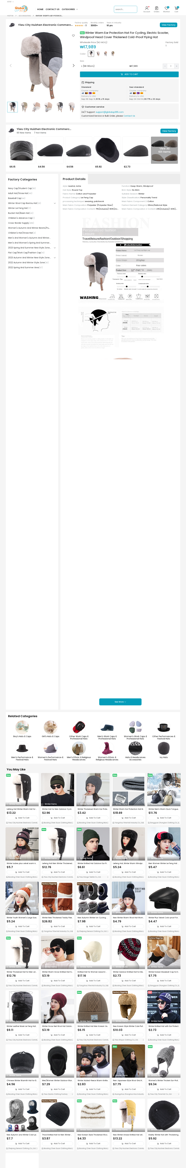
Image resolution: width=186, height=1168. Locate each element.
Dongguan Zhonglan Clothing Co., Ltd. (163, 823)
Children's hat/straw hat (22, 232)
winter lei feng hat (19, 208)
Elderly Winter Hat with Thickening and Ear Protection (163, 1135)
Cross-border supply (21, 222)
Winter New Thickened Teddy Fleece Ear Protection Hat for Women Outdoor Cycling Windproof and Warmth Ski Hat (57, 917)
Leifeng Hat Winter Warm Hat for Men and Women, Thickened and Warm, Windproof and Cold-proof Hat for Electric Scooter (22, 809)
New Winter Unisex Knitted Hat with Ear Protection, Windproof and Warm (128, 1135)
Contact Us (129, 115)
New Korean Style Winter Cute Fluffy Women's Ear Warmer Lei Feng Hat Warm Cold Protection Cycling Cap (128, 1026)
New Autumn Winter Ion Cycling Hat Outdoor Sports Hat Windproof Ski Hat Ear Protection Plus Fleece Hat (93, 917)
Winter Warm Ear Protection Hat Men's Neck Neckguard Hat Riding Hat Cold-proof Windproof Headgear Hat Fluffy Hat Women (128, 809)
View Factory (168, 24)
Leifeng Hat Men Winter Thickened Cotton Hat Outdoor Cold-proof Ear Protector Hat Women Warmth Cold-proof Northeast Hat (57, 863)
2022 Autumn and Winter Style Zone (28, 262)
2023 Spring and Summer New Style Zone (29, 247)
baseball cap (16, 198)
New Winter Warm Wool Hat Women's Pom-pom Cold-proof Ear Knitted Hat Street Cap (128, 917)
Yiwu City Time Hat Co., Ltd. (161, 1094)
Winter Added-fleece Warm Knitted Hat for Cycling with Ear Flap (93, 1080)
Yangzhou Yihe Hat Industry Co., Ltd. (129, 823)
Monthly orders (97, 22)
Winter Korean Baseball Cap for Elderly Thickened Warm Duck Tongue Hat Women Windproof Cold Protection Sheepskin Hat (164, 972)
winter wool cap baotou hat (24, 203)
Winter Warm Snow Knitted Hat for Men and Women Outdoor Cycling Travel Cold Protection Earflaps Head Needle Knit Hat (57, 972)
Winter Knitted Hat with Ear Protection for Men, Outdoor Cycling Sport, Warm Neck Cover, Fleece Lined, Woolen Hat (164, 1026)
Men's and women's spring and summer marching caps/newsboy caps (29, 242)
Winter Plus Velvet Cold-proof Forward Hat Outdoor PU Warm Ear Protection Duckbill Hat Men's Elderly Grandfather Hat (164, 917)
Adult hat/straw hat (20, 193)
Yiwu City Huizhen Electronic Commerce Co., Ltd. (22, 823)
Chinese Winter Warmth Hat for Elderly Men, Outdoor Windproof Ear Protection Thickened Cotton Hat (22, 1080)
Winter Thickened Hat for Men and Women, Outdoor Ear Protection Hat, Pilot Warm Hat (22, 972)
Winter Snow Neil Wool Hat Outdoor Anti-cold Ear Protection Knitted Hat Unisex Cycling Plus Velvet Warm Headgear (57, 1026)
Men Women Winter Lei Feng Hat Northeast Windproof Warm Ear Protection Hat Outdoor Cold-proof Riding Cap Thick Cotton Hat (164, 863)
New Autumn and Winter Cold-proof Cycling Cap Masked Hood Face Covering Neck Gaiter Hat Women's (22, 1135)
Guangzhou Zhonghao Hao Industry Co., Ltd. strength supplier (128, 1094)
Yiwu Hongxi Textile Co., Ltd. (90, 877)
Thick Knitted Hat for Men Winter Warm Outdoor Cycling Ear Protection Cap (57, 1135)
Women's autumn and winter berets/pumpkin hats (29, 227)
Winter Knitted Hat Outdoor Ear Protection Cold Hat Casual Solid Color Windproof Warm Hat (93, 863)
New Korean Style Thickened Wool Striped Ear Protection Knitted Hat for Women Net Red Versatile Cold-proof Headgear (93, 1135)
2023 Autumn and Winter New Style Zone (29, 257)
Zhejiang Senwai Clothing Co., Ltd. (93, 931)
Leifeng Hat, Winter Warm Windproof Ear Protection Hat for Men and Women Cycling (128, 863)
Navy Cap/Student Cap (22, 188)
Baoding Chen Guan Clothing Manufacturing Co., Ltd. (57, 823)
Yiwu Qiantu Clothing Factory (55, 1094)
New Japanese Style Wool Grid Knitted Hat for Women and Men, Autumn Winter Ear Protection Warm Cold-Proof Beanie (128, 1080)
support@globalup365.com (110, 112)
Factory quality (81, 22)
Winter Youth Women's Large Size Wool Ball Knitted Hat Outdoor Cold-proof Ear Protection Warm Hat (22, 917)
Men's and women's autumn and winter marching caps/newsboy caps (29, 237)
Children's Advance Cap (21, 218)
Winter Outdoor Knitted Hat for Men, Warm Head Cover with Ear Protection (128, 972)
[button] (73, 65)
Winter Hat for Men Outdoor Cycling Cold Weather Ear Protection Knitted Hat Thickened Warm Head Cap (57, 809)
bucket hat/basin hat (20, 213)
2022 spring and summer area (25, 267)
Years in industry (114, 22)
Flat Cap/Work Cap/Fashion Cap (26, 252)
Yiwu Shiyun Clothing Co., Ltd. (126, 1040)
